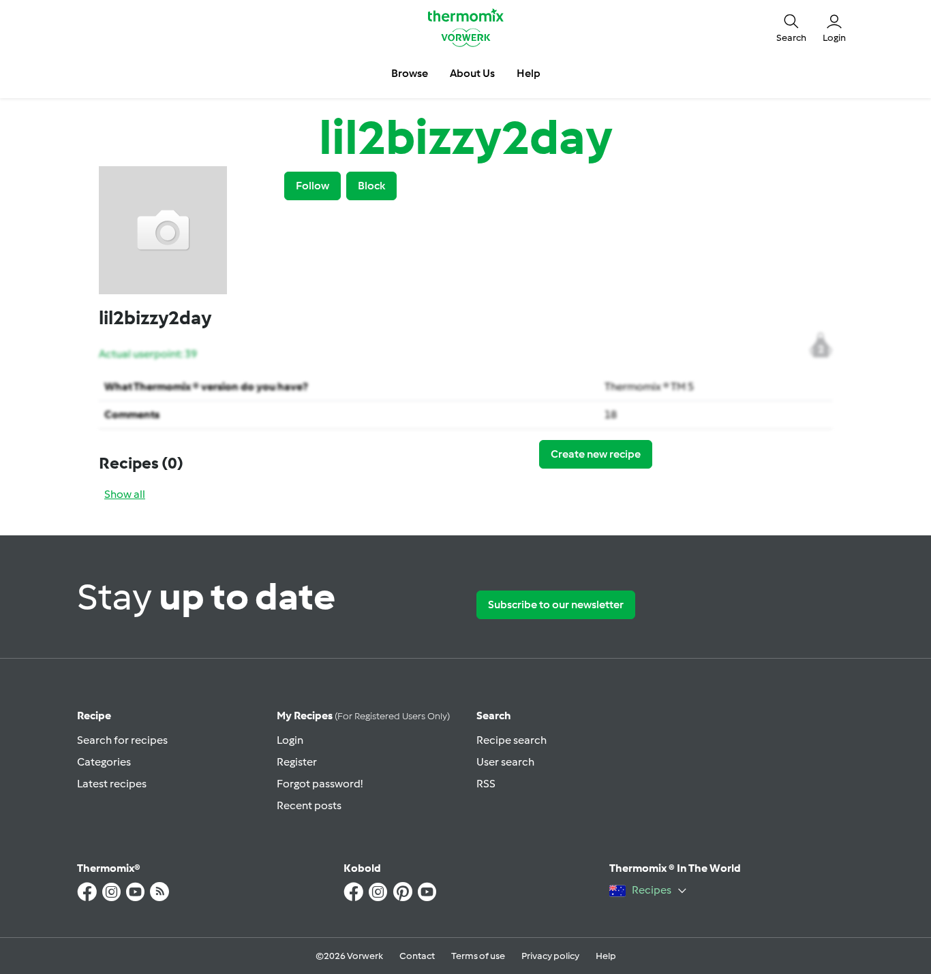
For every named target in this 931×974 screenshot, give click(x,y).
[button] (791, 27)
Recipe (94, 715)
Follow (312, 185)
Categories (104, 761)
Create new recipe (596, 453)
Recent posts (309, 805)
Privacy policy (550, 956)
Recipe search (511, 740)
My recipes (363, 715)
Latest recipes (112, 783)
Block (371, 185)
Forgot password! (320, 783)
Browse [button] (409, 73)
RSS (485, 783)
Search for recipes (122, 740)
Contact (417, 956)
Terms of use (478, 956)
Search (493, 715)
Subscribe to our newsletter (556, 604)
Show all (124, 494)
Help (606, 956)
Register (297, 761)
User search (505, 761)
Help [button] (528, 73)
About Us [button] (472, 73)
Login (290, 740)
